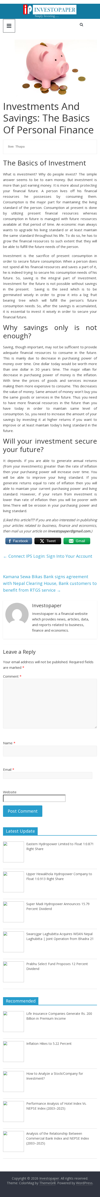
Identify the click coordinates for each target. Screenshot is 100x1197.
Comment (12, 676)
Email (8, 769)
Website (10, 792)
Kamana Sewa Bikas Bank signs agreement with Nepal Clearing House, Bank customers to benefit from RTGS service (50, 583)
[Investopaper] (50, 6)
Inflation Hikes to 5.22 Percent (49, 1043)
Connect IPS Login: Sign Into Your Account (47, 556)
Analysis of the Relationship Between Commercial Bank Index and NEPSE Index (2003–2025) (57, 1138)
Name (9, 743)
